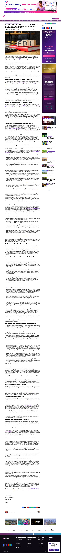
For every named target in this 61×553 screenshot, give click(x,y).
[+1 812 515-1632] (33, 534)
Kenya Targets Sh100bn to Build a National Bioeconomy (51, 180)
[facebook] (43, 28)
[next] (49, 190)
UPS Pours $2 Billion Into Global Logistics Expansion (51, 186)
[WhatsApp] (10, 545)
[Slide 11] (32, 12)
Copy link (54, 23)
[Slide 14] (34, 12)
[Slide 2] (26, 12)
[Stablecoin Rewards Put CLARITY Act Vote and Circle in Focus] (44, 143)
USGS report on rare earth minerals (30, 98)
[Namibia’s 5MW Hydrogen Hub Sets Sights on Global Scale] (44, 172)
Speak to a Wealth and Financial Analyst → (54, 550)
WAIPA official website (8, 431)
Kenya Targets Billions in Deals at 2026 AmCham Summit (10, 529)
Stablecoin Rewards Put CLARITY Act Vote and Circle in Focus (51, 147)
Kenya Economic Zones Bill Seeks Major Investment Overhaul (51, 161)
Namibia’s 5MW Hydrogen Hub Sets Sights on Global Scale (51, 174)
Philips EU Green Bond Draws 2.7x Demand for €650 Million (50, 154)
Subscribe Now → (49, 55)
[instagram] (46, 28)
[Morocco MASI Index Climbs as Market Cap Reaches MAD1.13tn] (44, 135)
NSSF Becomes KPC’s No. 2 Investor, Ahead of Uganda (49, 529)
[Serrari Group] (6, 16)
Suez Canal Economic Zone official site (33, 208)
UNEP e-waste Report (30, 392)
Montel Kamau (8, 29)
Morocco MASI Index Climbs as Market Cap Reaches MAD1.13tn (50, 138)
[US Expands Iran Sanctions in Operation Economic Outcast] (44, 165)
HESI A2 (30, 488)
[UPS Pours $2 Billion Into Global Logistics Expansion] (44, 185)
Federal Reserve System (22, 105)
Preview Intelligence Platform (49, 50)
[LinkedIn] (49, 28)
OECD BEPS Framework (28, 405)
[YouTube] (48, 28)
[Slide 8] (30, 12)
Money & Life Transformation (49, 53)
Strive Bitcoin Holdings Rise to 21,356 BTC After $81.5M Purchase (48, 122)
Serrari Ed (14, 490)
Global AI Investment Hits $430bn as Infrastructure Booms (24, 529)
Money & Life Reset (56, 18)
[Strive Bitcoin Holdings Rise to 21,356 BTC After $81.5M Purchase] (49, 120)
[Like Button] (6, 502)
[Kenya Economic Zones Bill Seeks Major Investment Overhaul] (44, 159)
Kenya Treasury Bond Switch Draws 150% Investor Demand (50, 131)
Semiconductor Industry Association (11, 98)
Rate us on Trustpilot (49, 61)
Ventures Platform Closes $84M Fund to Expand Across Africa (37, 529)
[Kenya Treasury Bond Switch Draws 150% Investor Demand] (44, 128)
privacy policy (50, 96)
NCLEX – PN (12, 489)
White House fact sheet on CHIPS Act (15, 128)
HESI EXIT (37, 488)
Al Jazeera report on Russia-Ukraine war (20, 82)
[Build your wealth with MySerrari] (30, 6)
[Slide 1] (25, 12)
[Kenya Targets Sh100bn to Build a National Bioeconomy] (44, 178)
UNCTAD (19, 58)
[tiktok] (51, 28)
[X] (44, 28)
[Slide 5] (28, 12)
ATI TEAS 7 (33, 488)
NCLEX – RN (7, 489)
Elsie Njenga (45, 123)
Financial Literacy (17, 489)
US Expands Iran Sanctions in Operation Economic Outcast (51, 167)
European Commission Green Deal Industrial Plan (28, 130)
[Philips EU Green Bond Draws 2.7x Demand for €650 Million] (44, 151)
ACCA (28, 488)
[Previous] (5, 6)
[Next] (55, 6)
